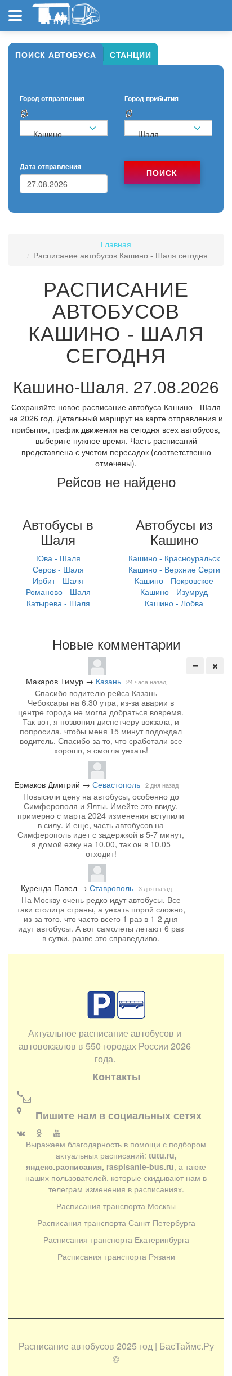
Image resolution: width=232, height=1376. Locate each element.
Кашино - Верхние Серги (174, 569)
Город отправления (52, 98)
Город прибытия (151, 98)
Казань (108, 681)
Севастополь (116, 784)
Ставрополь (111, 887)
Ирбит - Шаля (58, 580)
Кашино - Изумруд (174, 591)
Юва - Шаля (58, 558)
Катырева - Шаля (58, 602)
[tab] (55, 54)
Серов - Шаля (58, 569)
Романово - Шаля (58, 591)
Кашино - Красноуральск (174, 558)
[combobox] (64, 128)
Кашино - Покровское (174, 580)
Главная (116, 243)
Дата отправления (50, 166)
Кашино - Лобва (174, 602)
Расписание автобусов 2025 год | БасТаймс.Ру (116, 1345)
